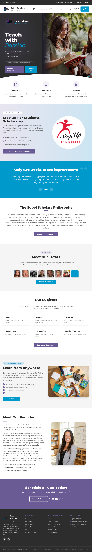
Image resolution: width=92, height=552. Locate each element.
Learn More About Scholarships (18, 151)
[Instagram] (8, 536)
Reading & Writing (53, 527)
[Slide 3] (88, 76)
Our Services (36, 9)
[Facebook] (4, 536)
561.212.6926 (57, 496)
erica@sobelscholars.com (79, 519)
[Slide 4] (89, 76)
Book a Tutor (84, 9)
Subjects (44, 9)
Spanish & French (53, 524)
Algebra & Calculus (53, 518)
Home (28, 9)
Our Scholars (52, 9)
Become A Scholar (82, 3)
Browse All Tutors (45, 279)
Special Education (53, 529)
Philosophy (61, 9)
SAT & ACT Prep (52, 516)
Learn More (10, 396)
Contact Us (76, 9)
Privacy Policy (35, 546)
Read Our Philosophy (45, 231)
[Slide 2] (87, 76)
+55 (75, 271)
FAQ (69, 9)
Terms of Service (46, 546)
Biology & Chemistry (54, 521)
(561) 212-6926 (76, 516)
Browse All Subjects (45, 342)
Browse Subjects (10, 70)
